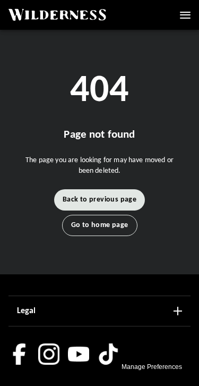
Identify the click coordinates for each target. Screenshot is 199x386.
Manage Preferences (152, 367)
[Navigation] (185, 15)
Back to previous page (99, 200)
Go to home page (99, 225)
